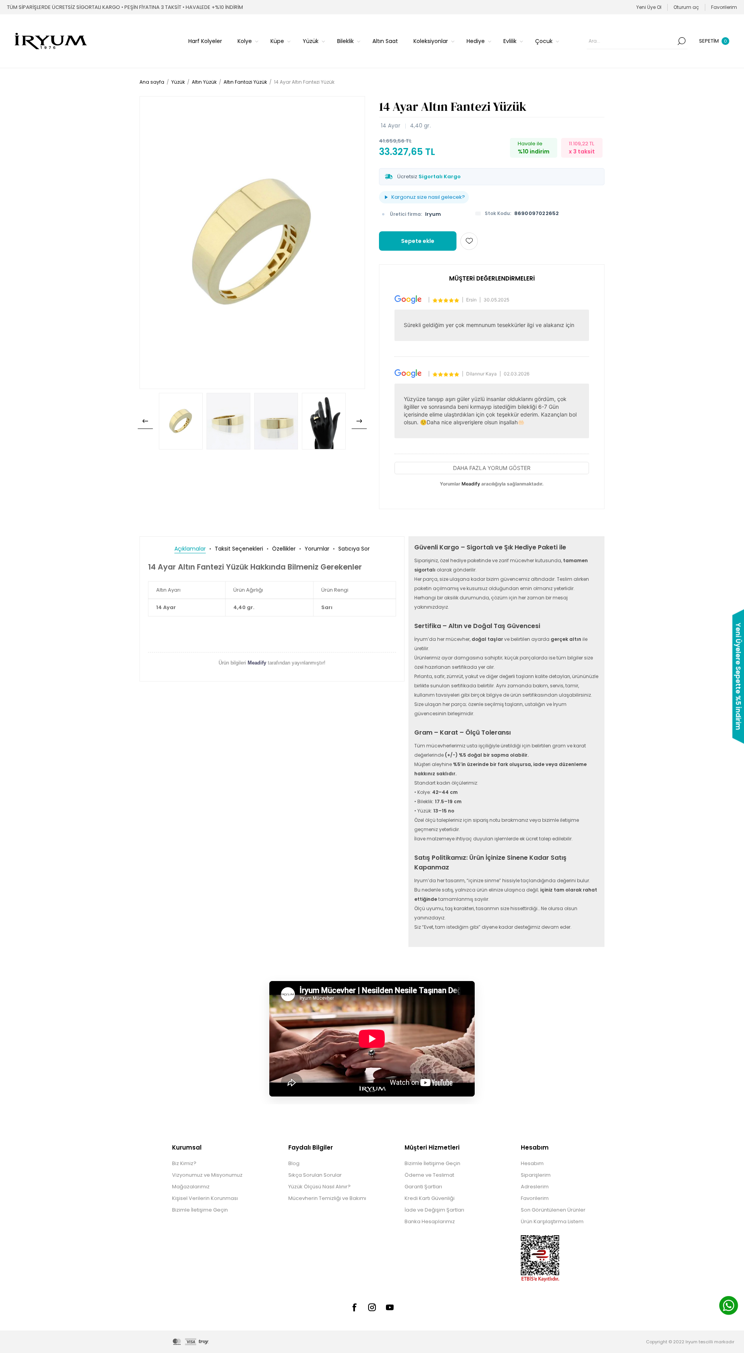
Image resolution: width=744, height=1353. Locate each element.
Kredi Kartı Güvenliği (430, 1198)
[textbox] (631, 41)
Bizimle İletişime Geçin (200, 1210)
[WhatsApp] (728, 1306)
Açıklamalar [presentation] (190, 549)
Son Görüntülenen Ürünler (553, 1210)
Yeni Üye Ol (648, 7)
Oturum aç (686, 7)
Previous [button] (145, 421)
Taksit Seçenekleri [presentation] (239, 549)
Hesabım (532, 1163)
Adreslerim (535, 1186)
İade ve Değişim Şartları (434, 1210)
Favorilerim (535, 1198)
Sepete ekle (417, 241)
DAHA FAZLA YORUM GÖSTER (491, 468)
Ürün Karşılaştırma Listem (552, 1221)
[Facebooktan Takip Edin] (354, 1307)
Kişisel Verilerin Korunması (205, 1198)
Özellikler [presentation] (284, 549)
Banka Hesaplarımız (430, 1221)
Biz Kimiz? (184, 1163)
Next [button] (359, 421)
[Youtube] (390, 1307)
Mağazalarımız (191, 1186)
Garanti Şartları (423, 1186)
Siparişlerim (536, 1175)
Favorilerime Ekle (469, 241)
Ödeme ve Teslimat (429, 1175)
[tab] (190, 549)
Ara (681, 41)
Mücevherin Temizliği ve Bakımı (327, 1198)
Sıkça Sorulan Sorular (315, 1175)
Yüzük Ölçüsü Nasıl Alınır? (319, 1186)
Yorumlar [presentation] (317, 549)
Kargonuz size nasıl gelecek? (428, 197)
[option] (181, 421)
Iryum (433, 214)
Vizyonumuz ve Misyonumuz (207, 1175)
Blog (294, 1163)
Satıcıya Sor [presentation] (354, 549)
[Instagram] (372, 1307)
